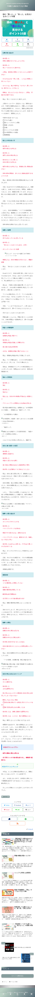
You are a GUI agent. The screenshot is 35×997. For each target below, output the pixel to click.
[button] (31, 479)
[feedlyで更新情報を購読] (25, 819)
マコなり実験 (6, 796)
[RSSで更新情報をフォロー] (17, 823)
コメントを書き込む (17, 976)
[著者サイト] (9, 819)
